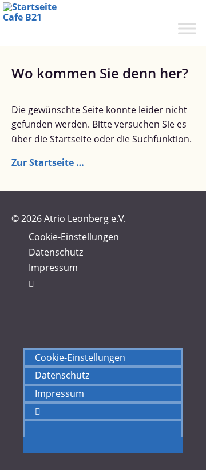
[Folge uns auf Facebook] (31, 283)
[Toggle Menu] (187, 28)
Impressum (53, 267)
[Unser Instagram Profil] (32, 299)
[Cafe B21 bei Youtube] (32, 314)
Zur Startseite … (47, 162)
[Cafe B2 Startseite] (40, 22)
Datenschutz (56, 252)
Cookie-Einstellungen (74, 236)
